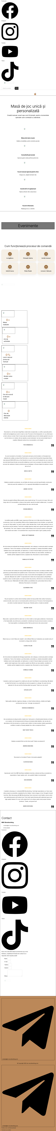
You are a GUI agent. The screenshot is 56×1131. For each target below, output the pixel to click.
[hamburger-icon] (3, 91)
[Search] (16, 88)
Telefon (6, 964)
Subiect (6, 967)
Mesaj (6, 976)
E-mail (6, 961)
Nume (6, 958)
